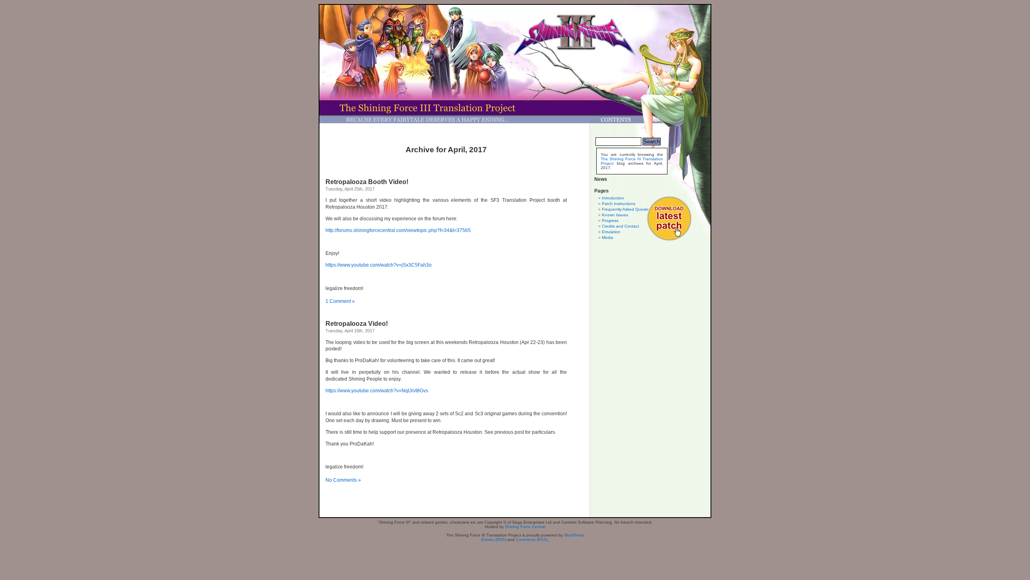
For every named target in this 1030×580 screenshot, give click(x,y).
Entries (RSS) (493, 539)
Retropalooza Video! (356, 323)
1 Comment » (340, 301)
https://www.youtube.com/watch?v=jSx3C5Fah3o (378, 265)
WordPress (574, 535)
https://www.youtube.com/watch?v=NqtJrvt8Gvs (376, 391)
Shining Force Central (525, 526)
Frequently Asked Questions (628, 209)
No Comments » (343, 480)
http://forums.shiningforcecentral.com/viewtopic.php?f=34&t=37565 (398, 230)
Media (607, 237)
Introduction (613, 198)
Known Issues (615, 215)
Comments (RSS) (532, 539)
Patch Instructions (618, 203)
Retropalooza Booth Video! (366, 181)
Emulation (611, 232)
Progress (610, 220)
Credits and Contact (620, 226)
